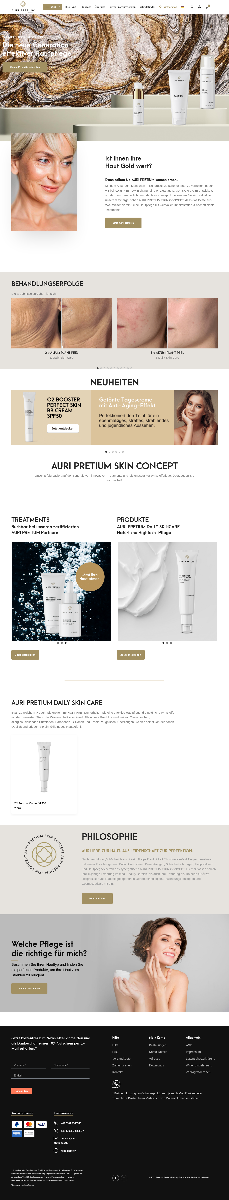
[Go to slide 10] (128, 368)
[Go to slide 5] (111, 368)
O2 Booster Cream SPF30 (30, 803)
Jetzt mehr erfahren (123, 223)
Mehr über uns (97, 898)
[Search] (192, 7)
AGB (189, 1045)
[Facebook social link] (115, 1178)
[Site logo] (23, 6)
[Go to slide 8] (121, 368)
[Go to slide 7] (118, 368)
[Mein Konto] (199, 7)
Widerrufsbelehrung (199, 1065)
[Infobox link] (114, 419)
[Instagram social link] (124, 1178)
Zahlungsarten (122, 1065)
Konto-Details (158, 1052)
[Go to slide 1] (98, 368)
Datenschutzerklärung (200, 1058)
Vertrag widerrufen (198, 1072)
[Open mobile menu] (216, 7)
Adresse (154, 1058)
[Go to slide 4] (108, 368)
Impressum (193, 1052)
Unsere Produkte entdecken (25, 67)
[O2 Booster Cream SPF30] (44, 767)
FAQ (115, 1052)
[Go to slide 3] (104, 368)
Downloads (156, 1065)
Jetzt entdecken (25, 654)
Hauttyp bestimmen (29, 988)
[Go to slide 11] (131, 368)
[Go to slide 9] (124, 368)
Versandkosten (122, 1058)
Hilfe (115, 1045)
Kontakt (117, 1072)
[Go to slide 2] (101, 368)
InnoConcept (29, 1185)
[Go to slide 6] (114, 368)
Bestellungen (157, 1045)
